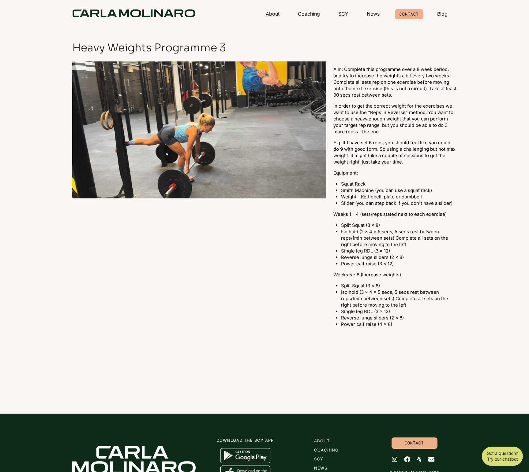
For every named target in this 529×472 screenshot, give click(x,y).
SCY (343, 14)
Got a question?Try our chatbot (502, 456)
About (273, 14)
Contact (409, 14)
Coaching (309, 14)
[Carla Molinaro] (134, 13)
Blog (442, 14)
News (373, 14)
